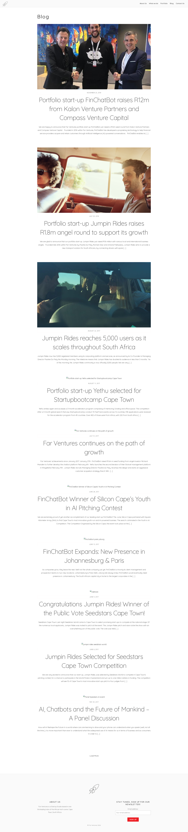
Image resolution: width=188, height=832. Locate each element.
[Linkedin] (99, 803)
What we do (153, 3)
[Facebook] (88, 803)
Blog (172, 3)
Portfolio (164, 3)
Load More (94, 756)
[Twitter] (94, 803)
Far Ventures (93, 825)
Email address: (133, 809)
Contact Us (180, 3)
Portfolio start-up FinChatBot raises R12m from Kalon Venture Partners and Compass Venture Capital (94, 109)
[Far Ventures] (5, 5)
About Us (143, 3)
